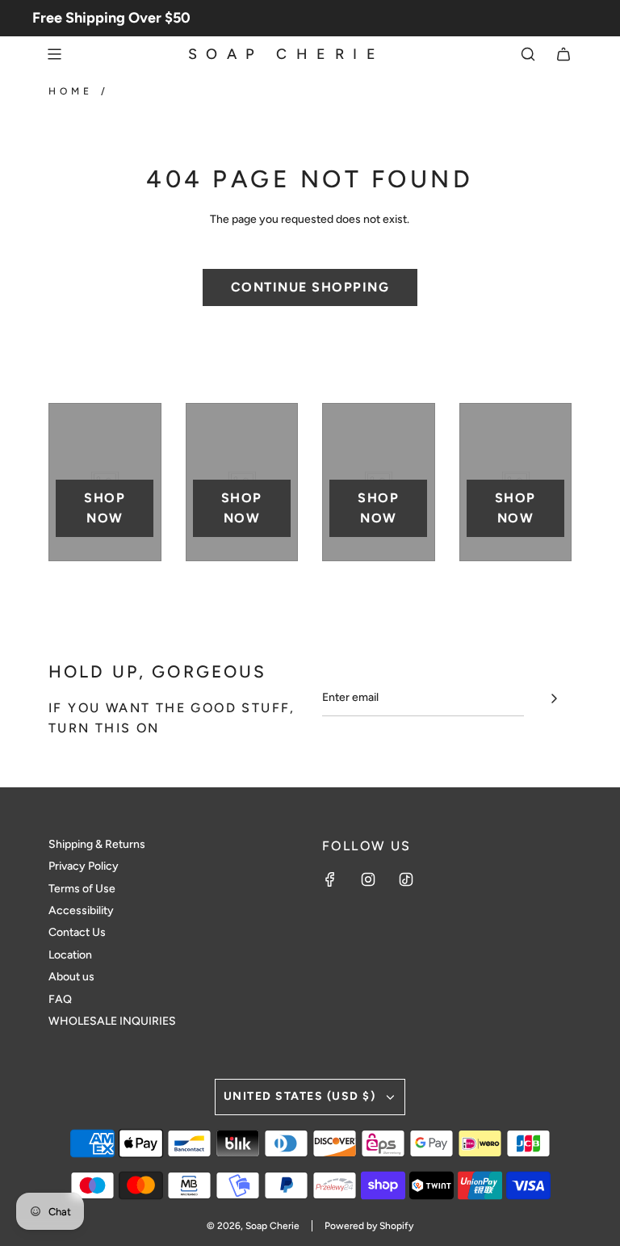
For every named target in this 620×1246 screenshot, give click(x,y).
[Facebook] (330, 879)
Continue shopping (310, 287)
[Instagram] (368, 879)
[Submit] (554, 698)
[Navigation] (54, 54)
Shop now (104, 508)
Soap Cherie (286, 54)
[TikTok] (406, 879)
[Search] (528, 54)
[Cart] (563, 54)
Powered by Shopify (369, 1225)
